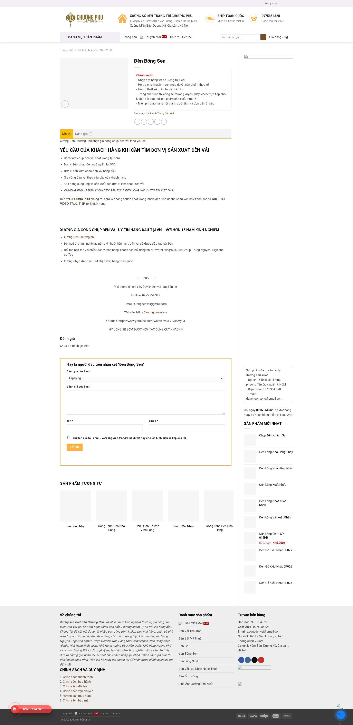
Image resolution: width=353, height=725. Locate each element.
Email (153, 420)
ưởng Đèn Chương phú (80, 237)
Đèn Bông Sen (188, 653)
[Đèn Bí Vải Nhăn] (183, 506)
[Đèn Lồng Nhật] (75, 506)
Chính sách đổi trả (75, 686)
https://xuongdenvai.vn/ (151, 312)
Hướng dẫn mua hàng (77, 696)
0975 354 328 (265, 410)
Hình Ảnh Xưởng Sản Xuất (95, 50)
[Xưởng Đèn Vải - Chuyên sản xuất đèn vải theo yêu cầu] (86, 19)
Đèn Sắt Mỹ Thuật (190, 638)
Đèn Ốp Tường (188, 676)
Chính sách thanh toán (78, 677)
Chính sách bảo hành (77, 681)
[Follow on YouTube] (261, 660)
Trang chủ (130, 37)
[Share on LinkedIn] (164, 122)
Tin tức (174, 37)
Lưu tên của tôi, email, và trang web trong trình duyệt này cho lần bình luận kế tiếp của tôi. (130, 437)
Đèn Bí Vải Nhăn (183, 526)
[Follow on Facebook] (280, 3)
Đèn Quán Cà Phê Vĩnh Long (147, 528)
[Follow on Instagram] (284, 3)
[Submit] (263, 37)
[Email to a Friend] (151, 122)
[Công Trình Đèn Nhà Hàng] (111, 506)
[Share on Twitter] (144, 122)
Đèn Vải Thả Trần (190, 631)
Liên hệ (187, 37)
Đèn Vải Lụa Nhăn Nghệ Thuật (198, 669)
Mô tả (66, 134)
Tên (70, 420)
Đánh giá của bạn (78, 371)
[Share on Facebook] (137, 122)
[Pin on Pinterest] (157, 122)
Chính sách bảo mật (76, 700)
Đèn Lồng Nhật (76, 526)
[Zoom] (65, 104)
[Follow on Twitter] (288, 3)
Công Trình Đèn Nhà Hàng (111, 528)
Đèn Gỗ (183, 646)
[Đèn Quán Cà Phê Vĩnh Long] (147, 506)
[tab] (66, 134)
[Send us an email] (291, 3)
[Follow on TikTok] (254, 660)
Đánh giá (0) (84, 134)
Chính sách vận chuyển (78, 691)
